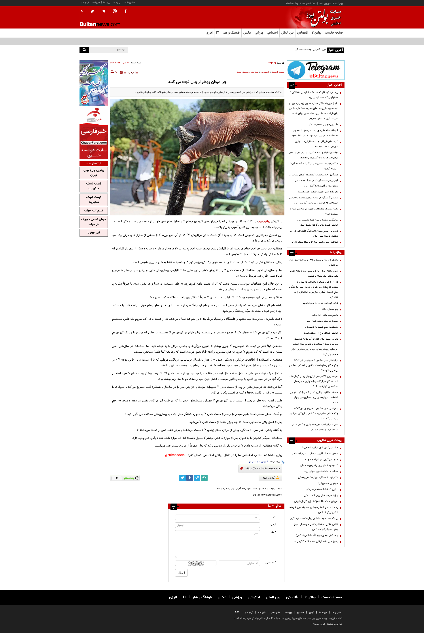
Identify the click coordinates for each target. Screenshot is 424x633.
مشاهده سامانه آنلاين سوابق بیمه (321, 471)
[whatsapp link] (204, 478)
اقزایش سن (262, 462)
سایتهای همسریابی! (328, 483)
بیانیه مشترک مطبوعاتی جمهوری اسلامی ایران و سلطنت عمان (314, 211)
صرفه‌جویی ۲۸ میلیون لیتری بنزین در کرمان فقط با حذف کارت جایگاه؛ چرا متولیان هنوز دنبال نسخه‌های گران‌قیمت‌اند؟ (313, 381)
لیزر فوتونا (94, 232)
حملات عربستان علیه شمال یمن (322, 321)
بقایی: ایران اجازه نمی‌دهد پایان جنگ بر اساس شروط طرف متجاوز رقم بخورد (314, 427)
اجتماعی (265, 72)
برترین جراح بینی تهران (93, 173)
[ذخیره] (121, 72)
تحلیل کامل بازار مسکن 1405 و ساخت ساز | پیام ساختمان (313, 262)
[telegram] (103, 11)
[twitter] (92, 11)
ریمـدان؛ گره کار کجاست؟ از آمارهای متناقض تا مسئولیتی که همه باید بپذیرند (314, 94)
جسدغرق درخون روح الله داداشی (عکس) (317, 535)
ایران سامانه (319, 624)
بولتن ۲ (316, 32)
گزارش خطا (269, 478)
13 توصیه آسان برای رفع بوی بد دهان (319, 466)
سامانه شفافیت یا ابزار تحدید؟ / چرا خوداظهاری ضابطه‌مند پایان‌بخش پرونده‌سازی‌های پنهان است (314, 397)
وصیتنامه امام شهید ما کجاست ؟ (321, 327)
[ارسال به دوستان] (116, 72)
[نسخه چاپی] (112, 72)
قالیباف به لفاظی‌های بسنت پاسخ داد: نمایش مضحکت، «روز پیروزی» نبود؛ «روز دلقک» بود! (314, 133)
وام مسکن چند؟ (330, 309)
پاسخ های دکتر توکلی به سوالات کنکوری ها (316, 541)
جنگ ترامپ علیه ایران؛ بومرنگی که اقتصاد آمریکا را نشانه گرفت (313, 166)
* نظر (273, 532)
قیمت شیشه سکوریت (93, 186)
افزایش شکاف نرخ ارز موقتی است (321, 333)
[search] (84, 50)
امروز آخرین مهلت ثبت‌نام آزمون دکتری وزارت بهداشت (297, 50)
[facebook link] (189, 478)
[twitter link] (182, 478)
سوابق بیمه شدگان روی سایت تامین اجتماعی (315, 454)
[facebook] (125, 11)
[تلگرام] (315, 70)
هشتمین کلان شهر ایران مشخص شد (319, 448)
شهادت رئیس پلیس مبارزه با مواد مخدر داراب (314, 242)
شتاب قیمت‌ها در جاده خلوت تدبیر (320, 303)
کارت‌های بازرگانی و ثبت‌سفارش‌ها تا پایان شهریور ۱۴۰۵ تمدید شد (316, 144)
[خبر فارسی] (94, 133)
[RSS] (82, 11)
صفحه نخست (334, 32)
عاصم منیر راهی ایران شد (325, 315)
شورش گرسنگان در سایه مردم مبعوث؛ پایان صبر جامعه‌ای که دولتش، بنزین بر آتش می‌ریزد (313, 200)
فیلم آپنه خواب (93, 210)
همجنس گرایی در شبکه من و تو (321, 460)
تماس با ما (130, 2)
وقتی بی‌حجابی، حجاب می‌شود (322, 125)
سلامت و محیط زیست (247, 72)
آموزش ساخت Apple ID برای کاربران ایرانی (316, 501)
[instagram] (114, 11)
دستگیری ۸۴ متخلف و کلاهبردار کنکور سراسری (314, 175)
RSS (237, 612)
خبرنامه (96, 2)
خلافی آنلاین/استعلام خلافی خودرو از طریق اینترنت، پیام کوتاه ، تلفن (316, 526)
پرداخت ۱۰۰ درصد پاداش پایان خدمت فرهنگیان (314, 518)
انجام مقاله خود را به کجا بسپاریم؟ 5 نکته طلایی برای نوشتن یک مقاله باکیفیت (313, 273)
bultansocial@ (175, 455)
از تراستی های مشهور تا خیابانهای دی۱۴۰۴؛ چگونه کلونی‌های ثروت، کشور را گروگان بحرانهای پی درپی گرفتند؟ (313, 365)
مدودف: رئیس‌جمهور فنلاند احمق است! (318, 192)
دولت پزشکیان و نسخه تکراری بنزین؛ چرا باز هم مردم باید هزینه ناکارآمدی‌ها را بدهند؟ (313, 155)
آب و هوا (85, 2)
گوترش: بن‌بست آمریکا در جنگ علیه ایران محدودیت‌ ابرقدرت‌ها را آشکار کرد (316, 183)
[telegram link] (197, 478)
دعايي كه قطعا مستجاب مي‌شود (321, 489)
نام (274, 517)
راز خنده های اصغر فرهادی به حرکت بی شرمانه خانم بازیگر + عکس (314, 509)
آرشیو (311, 612)
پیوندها (106, 2)
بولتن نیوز (264, 221)
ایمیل (273, 524)
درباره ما (117, 2)
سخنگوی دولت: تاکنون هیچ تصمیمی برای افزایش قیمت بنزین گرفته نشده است (317, 222)
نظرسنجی (275, 612)
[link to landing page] (322, 18)
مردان (252, 462)
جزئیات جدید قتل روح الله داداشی (321, 495)
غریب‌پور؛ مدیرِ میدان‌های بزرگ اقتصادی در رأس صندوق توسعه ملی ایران (313, 233)
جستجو (300, 612)
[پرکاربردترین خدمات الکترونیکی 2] (94, 83)
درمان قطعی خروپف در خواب (93, 222)
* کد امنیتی (270, 563)
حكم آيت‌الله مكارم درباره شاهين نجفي (318, 477)
